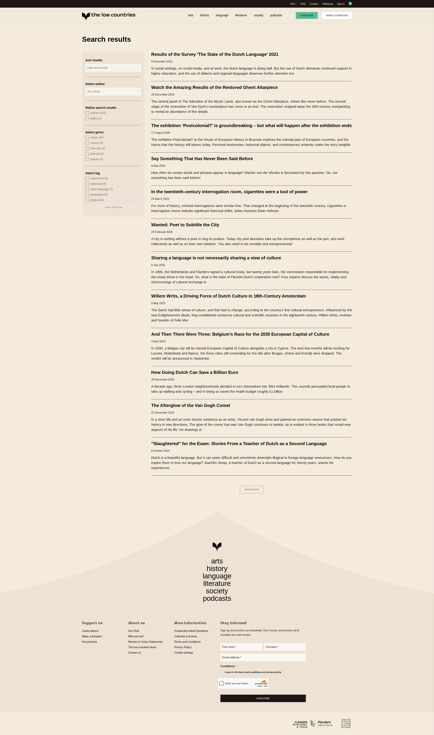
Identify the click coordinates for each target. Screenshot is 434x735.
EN (292, 3)
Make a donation (337, 15)
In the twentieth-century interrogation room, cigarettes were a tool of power (229, 191)
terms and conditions (250, 672)
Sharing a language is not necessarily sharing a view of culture (216, 257)
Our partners (89, 641)
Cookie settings (183, 652)
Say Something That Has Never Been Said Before (202, 158)
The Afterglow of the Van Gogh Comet (190, 405)
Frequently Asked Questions (191, 630)
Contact (314, 3)
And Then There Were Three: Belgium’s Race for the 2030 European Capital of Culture (240, 334)
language (217, 576)
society (217, 591)
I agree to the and (252, 672)
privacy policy (274, 672)
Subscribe (306, 15)
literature (217, 583)
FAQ (303, 3)
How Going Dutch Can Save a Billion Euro (194, 372)
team (142, 647)
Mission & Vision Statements (145, 641)
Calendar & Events (185, 636)
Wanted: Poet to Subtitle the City (185, 224)
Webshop (327, 3)
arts (217, 561)
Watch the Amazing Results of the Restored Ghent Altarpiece (214, 87)
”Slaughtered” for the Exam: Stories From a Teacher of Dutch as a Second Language (239, 443)
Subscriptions (90, 630)
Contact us (134, 652)
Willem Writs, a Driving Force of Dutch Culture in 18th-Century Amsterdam (228, 296)
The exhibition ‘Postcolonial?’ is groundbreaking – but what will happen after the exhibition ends (251, 125)
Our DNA (133, 630)
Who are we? (136, 636)
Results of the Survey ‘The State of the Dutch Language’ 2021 (214, 54)
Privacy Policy (182, 647)
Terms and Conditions (187, 641)
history (217, 568)
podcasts (217, 598)
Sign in (340, 3)
